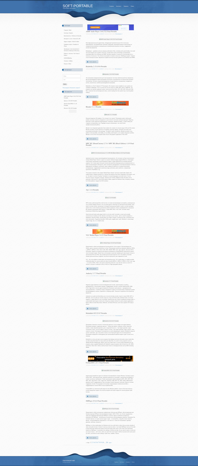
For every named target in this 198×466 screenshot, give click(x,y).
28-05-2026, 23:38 (94, 109)
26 (107, 442)
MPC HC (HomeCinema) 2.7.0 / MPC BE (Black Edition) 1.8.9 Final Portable (110, 144)
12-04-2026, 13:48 (94, 147)
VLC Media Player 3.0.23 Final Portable (100, 235)
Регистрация (66, 87)
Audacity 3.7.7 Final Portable (96, 273)
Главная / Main (67, 30)
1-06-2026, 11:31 (94, 68)
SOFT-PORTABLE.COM (75, 462)
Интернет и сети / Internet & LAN (72, 38)
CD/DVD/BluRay (68, 58)
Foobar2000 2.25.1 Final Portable (97, 363)
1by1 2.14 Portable (92, 190)
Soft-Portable (78, 5)
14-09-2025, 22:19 (94, 365)
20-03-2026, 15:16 (94, 192)
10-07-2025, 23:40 (94, 403)
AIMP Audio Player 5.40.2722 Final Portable (101, 32)
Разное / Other (67, 63)
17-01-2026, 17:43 (94, 237)
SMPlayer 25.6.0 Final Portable (96, 401)
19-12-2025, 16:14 (94, 275)
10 (103, 442)
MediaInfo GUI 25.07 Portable (96, 313)
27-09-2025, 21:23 (94, 315)
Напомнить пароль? (75, 87)
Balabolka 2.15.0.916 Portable (96, 66)
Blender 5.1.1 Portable (93, 107)
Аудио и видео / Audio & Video (71, 41)
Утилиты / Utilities (68, 61)
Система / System (68, 33)
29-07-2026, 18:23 (94, 33)
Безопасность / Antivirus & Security (72, 35)
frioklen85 (102, 33)
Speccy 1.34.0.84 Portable (70, 100)
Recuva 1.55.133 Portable (70, 108)
